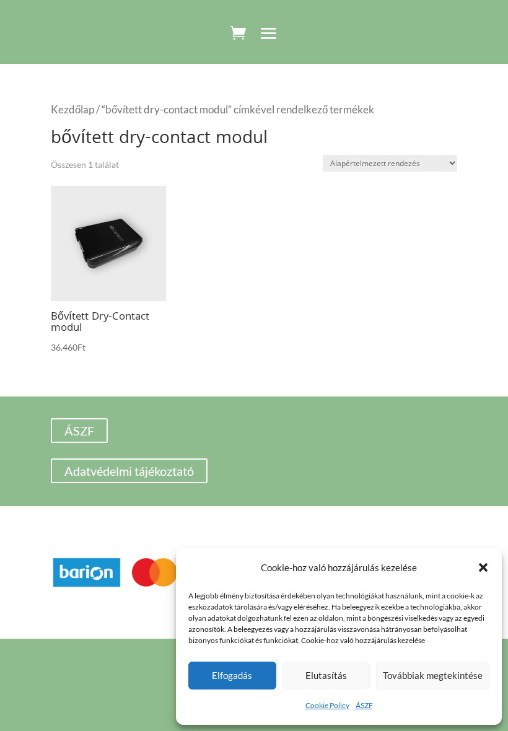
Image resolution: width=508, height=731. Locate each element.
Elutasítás (326, 675)
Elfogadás (232, 675)
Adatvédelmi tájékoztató (129, 470)
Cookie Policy (327, 705)
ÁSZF (364, 705)
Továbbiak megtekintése (433, 675)
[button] (483, 567)
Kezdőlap (72, 109)
